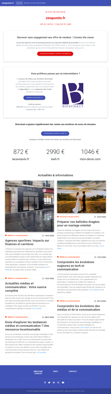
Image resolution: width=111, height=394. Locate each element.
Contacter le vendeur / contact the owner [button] (54, 53)
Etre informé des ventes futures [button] (54, 133)
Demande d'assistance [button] (33, 97)
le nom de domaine (55, 11)
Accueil (20, 3)
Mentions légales (38, 372)
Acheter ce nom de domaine (35, 3)
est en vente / (55, 24)
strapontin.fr (55, 18)
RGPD (55, 371)
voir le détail (36, 308)
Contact (73, 371)
